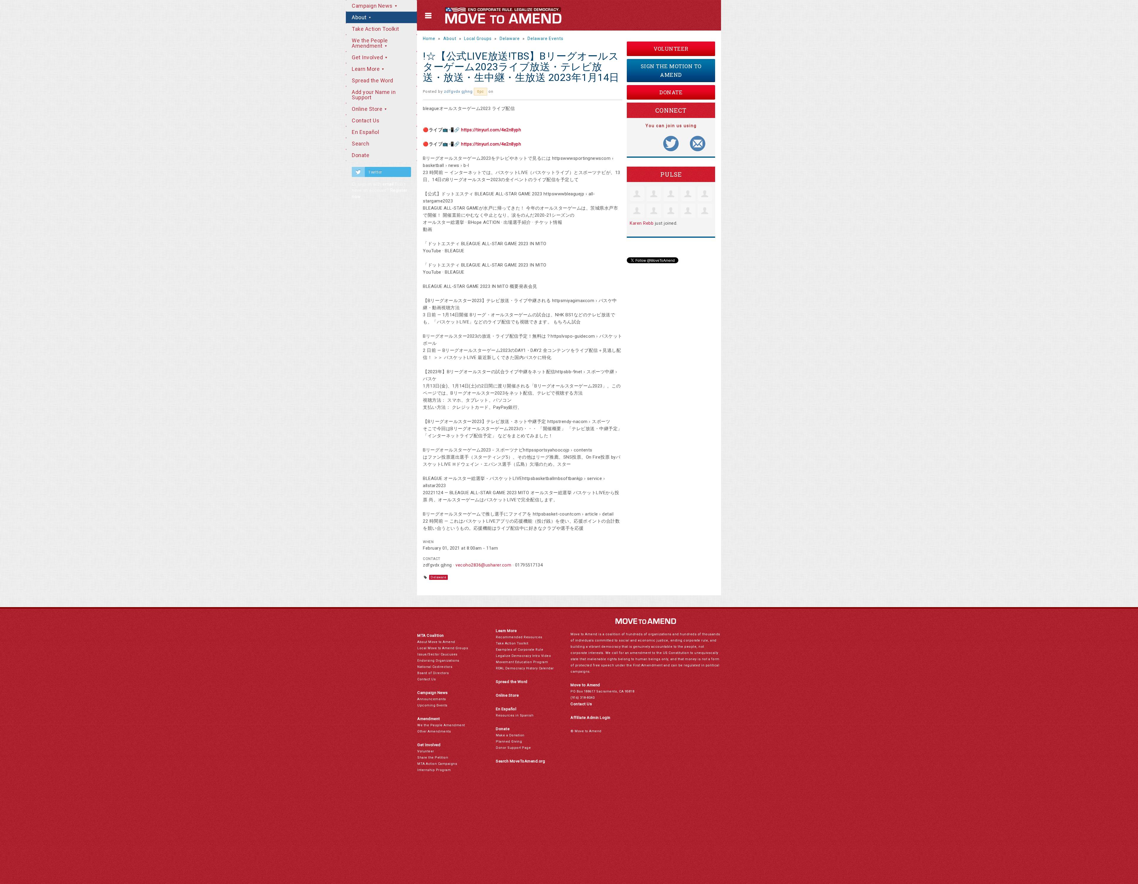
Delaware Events (545, 38)
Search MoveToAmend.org (520, 761)
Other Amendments (434, 731)
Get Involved (368, 57)
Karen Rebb (641, 223)
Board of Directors (433, 673)
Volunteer (670, 48)
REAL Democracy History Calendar (525, 668)
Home (429, 38)
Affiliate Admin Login (590, 717)
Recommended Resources (519, 637)
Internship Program (434, 770)
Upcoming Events (432, 705)
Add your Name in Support (374, 94)
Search (360, 144)
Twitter (375, 172)
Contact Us (365, 120)
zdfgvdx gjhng (458, 91)
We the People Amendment (370, 43)
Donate (360, 155)
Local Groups (478, 38)
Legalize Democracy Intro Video (523, 656)
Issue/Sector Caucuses (437, 654)
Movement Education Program (522, 662)
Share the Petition (432, 757)
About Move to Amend (436, 642)
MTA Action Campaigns (437, 764)
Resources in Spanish (514, 715)
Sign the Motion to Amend (671, 70)
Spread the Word (372, 80)
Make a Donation (510, 735)
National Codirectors (434, 667)
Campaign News (373, 6)
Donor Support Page (513, 748)
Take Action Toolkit (375, 29)
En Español (365, 132)
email (388, 184)
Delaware (510, 38)
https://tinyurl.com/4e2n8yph (491, 130)
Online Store (368, 109)
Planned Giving (509, 741)
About (360, 17)
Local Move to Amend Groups (442, 648)
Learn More (366, 69)
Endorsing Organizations (438, 661)
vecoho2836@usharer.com (483, 565)
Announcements (431, 699)
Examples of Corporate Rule (519, 650)
